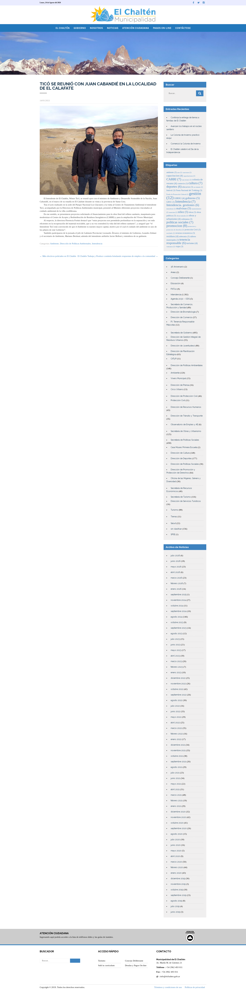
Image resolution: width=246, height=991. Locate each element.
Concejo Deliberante (180, 278)
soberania (184, 236)
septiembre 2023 (178, 628)
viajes (179, 246)
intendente (171, 209)
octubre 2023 (177, 622)
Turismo (174, 510)
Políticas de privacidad (195, 987)
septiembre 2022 (178, 695)
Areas (173, 272)
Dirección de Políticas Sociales (185, 464)
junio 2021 (175, 778)
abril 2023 (175, 656)
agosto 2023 (176, 633)
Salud (173, 523)
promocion (176, 226)
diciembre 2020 (178, 812)
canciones (187, 172)
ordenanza (186, 219)
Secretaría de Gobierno (181, 333)
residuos (172, 236)
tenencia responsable (178, 241)
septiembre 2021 (178, 761)
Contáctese (183, 28)
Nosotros (96, 28)
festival (170, 190)
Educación (175, 283)
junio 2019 (175, 912)
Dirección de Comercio (181, 317)
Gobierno (80, 28)
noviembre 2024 (178, 600)
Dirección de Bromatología (183, 312)
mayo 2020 (176, 851)
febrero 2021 (177, 800)
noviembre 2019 (178, 884)
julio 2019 (175, 906)
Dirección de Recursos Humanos (186, 407)
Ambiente (54, 243)
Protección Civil (178, 400)
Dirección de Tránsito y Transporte (187, 416)
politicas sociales (179, 222)
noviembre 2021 (178, 750)
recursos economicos (185, 233)
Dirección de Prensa (180, 385)
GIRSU (179, 198)
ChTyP (173, 359)
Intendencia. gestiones (182, 205)
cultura (195, 183)
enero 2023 (176, 672)
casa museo (187, 180)
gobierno (192, 198)
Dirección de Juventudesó (183, 346)
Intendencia (97, 243)
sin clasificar (176, 529)
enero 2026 (176, 589)
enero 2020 (176, 873)
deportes (174, 186)
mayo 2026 (176, 567)
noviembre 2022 (178, 683)
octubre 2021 (177, 756)
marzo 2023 (176, 661)
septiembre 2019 (178, 895)
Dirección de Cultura (180, 453)
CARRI (173, 179)
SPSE (173, 534)
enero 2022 (176, 739)
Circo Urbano (177, 389)
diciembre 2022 (178, 678)
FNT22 (174, 289)
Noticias (112, 28)
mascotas (173, 212)
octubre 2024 (177, 606)
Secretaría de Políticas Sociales (185, 440)
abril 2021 (175, 789)
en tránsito (198, 187)
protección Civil (193, 229)
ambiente (171, 172)
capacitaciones (189, 176)
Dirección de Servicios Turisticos (186, 501)
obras (192, 212)
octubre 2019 (177, 889)
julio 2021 (175, 773)
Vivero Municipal (178, 378)
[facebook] (193, 2)
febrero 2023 (177, 667)
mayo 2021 (176, 784)
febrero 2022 (177, 734)
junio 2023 (175, 644)
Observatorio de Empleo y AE (184, 424)
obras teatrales (182, 216)
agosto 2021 (176, 767)
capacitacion (174, 175)
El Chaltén (63, 28)
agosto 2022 (176, 700)
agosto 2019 (176, 901)
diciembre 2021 (178, 745)
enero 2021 (176, 806)
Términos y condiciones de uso (168, 987)
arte (179, 172)
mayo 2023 (176, 650)
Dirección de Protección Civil (184, 396)
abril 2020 (175, 856)
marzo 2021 (176, 795)
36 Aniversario (177, 267)
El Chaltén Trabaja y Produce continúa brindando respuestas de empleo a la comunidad (118, 256)
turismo (192, 243)
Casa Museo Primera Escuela (184, 447)
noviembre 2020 (178, 817)
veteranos (170, 246)
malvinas (183, 208)
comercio (183, 183)
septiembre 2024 (178, 611)
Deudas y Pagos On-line (135, 965)
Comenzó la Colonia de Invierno (186, 143)
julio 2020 (175, 839)
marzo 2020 (176, 862)
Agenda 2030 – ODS (180, 299)
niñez (183, 211)
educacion (187, 187)
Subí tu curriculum (106, 965)
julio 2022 (175, 706)
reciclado (170, 233)
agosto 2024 (176, 617)
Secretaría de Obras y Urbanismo (186, 431)
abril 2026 (175, 572)
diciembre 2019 (178, 878)
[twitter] (198, 2)
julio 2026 (175, 555)
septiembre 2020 (179, 828)
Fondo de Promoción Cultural (177, 194)
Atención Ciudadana (135, 28)
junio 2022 (175, 711)
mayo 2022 (176, 717)
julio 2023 (175, 639)
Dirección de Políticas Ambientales (75, 243)
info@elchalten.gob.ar (170, 976)
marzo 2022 (176, 728)
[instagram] (203, 2)
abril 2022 (175, 722)
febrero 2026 (177, 583)
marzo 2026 (176, 578)
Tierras (174, 516)
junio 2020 (176, 845)
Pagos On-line (162, 28)
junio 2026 (176, 561)
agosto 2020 (177, 834)
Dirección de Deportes (181, 458)
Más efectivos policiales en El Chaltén (58, 256)
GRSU (170, 202)
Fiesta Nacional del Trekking (189, 190)
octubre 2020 (177, 823)
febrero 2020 (177, 867)
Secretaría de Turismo (181, 497)
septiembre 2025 (178, 594)
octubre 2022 (177, 689)
